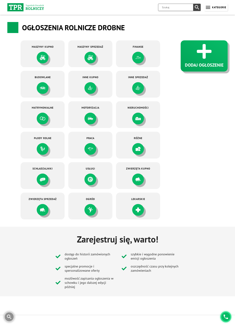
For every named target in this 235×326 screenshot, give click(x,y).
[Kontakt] (225, 316)
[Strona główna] (25, 7)
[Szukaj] (197, 7)
